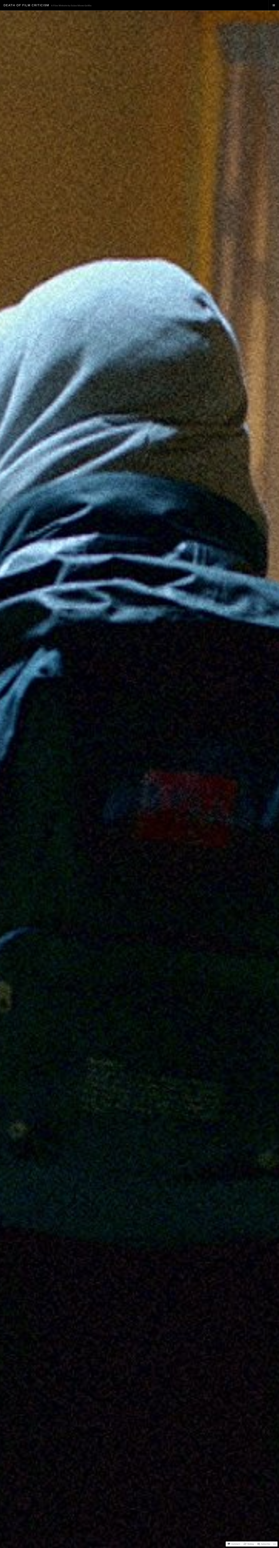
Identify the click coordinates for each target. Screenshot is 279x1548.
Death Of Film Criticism (26, 5)
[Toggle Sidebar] (273, 5)
